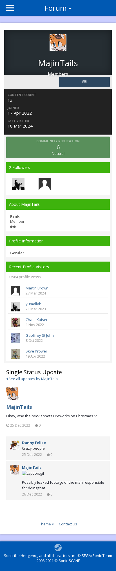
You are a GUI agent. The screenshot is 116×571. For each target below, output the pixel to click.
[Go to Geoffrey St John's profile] (15, 338)
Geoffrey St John (40, 335)
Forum (55, 8)
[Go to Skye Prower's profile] (15, 354)
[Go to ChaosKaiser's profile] (15, 322)
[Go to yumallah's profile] (18, 184)
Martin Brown (37, 288)
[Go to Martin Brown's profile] (45, 184)
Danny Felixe (34, 442)
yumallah (33, 303)
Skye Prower (36, 351)
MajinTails (19, 406)
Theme (45, 524)
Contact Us (68, 524)
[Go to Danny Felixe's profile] (14, 445)
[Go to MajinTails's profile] (12, 393)
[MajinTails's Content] (84, 82)
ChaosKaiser (37, 319)
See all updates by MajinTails (33, 378)
